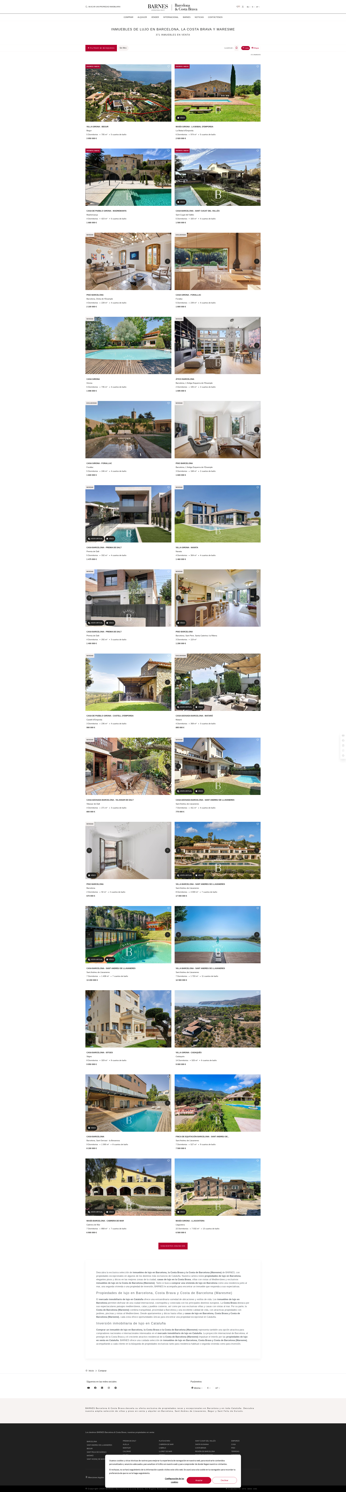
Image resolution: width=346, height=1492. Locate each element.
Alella (126, 1444)
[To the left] (89, 93)
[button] (238, 7)
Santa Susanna (202, 1444)
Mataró (90, 1456)
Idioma (197, 1388)
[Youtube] (88, 1388)
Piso (233, 1448)
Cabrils (162, 1448)
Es (248, 7)
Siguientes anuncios (173, 1246)
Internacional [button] (171, 17)
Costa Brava (200, 1448)
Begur (90, 1449)
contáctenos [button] (215, 17)
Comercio (235, 1455)
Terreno (235, 1451)
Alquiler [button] (142, 17)
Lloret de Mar (165, 1451)
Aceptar (199, 1480)
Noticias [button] (199, 17)
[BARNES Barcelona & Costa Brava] (173, 6)
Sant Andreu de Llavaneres (99, 1445)
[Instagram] (109, 1388)
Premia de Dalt (129, 1441)
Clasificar (228, 48)
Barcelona (92, 1442)
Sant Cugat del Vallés (205, 1441)
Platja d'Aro (164, 1441)
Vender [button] (155, 17)
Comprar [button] (128, 17)
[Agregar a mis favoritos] (168, 66)
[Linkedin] (102, 1388)
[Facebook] (95, 1388)
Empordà (235, 1441)
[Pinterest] (115, 1388)
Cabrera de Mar (166, 1444)
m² (257, 7)
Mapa (256, 48)
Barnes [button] (186, 17)
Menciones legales (96, 1477)
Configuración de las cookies (174, 1480)
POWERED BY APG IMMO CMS (242, 1489)
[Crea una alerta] (236, 48)
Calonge (127, 1451)
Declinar (224, 1480)
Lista (246, 48)
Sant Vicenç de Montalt (97, 1459)
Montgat (127, 1448)
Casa (233, 1444)
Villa (233, 1458)
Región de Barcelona (205, 1451)
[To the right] (167, 93)
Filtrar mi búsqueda (102, 48)
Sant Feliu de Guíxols (96, 1452)
